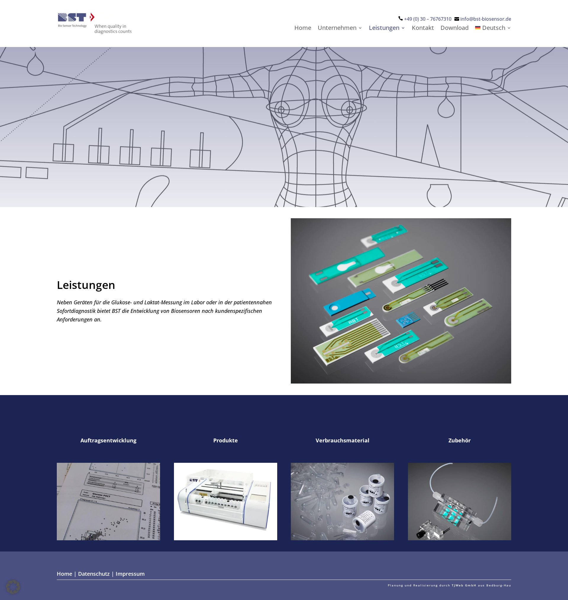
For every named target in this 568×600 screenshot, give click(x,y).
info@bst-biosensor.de (485, 19)
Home (302, 29)
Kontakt (423, 29)
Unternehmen (337, 29)
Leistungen (384, 29)
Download (454, 29)
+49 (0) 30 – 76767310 (427, 19)
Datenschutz (94, 573)
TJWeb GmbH (464, 585)
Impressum (130, 573)
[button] (13, 587)
